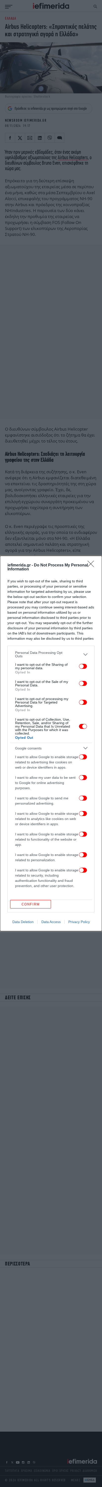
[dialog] (51, 743)
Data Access (51, 922)
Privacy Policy (79, 922)
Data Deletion (23, 922)
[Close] (92, 565)
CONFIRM (31, 904)
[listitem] (51, 654)
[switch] (83, 666)
